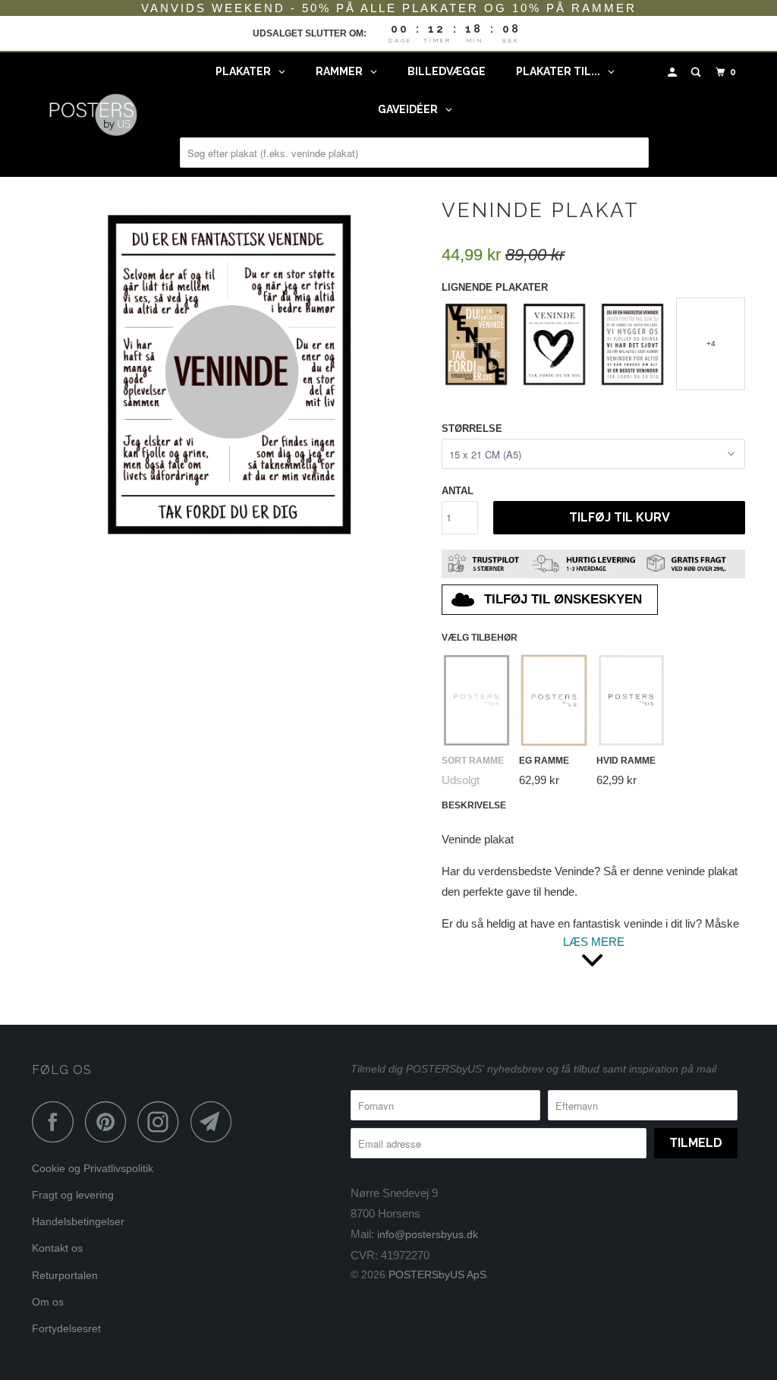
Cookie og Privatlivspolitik (92, 1168)
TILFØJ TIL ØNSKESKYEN (563, 599)
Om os (48, 1302)
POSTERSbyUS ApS (437, 1274)
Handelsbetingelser (78, 1221)
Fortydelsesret (66, 1328)
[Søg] (697, 72)
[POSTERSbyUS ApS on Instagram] (162, 1121)
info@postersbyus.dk (427, 1234)
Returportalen (65, 1275)
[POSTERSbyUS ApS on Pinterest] (109, 1121)
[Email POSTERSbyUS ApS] (215, 1121)
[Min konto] (674, 72)
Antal (457, 490)
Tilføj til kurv (619, 517)
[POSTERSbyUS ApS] (92, 115)
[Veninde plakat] (229, 373)
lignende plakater (495, 287)
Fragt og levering (73, 1195)
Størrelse (472, 428)
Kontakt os (57, 1248)
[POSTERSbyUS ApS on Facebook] (57, 1121)
